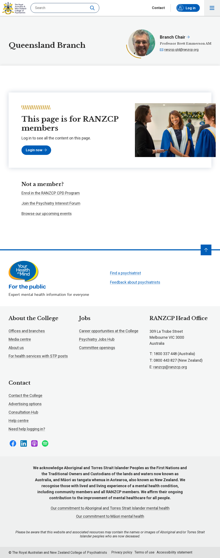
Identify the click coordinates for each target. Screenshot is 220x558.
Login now (34, 150)
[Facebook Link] (13, 443)
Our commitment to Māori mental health (110, 516)
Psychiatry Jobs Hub (97, 339)
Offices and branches (27, 331)
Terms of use (144, 552)
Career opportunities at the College (108, 331)
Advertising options (25, 404)
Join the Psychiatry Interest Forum (50, 203)
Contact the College (25, 395)
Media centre (20, 339)
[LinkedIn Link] (23, 443)
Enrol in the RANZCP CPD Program (50, 193)
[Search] (93, 8)
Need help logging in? (27, 429)
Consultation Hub (23, 412)
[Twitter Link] (34, 443)
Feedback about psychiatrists (135, 282)
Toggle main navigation (212, 8)
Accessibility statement (174, 552)
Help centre (19, 420)
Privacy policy (121, 552)
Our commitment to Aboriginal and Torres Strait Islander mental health (110, 508)
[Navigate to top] (206, 250)
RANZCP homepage (14, 8)
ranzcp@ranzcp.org (170, 367)
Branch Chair (173, 37)
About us (16, 347)
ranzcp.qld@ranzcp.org (181, 50)
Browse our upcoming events (46, 213)
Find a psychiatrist (125, 273)
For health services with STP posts (38, 356)
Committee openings (97, 347)
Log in (191, 8)
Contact (158, 8)
